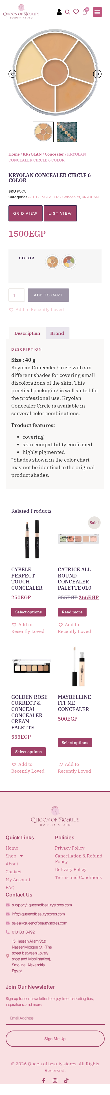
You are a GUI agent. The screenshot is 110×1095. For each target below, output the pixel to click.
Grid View (25, 213)
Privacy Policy (69, 848)
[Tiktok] (66, 1080)
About (12, 863)
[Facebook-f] (43, 1080)
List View (60, 213)
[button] (97, 12)
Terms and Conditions (78, 877)
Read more (72, 612)
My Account (18, 879)
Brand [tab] (57, 333)
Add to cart (48, 295)
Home (14, 154)
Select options (28, 612)
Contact (13, 871)
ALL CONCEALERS (44, 197)
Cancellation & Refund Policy (78, 858)
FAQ (10, 887)
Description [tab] (27, 333)
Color (27, 258)
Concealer (54, 154)
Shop (11, 856)
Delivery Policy (70, 869)
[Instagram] (55, 1080)
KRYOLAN (32, 154)
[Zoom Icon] (55, 72)
